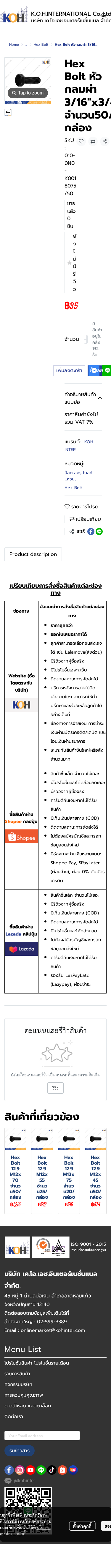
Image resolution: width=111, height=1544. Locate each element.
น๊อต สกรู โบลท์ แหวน (78, 476)
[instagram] (20, 1470)
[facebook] (9, 1470)
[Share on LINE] (99, 531)
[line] (41, 1470)
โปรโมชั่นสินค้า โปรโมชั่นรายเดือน (36, 1363)
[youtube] (30, 1470)
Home (14, 44)
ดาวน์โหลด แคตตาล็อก (27, 1405)
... (26, 44)
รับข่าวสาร (19, 1450)
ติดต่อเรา (13, 1416)
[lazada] (73, 1470)
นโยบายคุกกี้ (14, 1533)
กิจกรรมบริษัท (18, 1384)
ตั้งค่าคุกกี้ (82, 1526)
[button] (104, 15)
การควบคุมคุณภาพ (23, 1395)
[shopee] (62, 1470)
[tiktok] (52, 1470)
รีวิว (55, 1088)
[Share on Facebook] (90, 531)
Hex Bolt (41, 44)
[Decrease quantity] (85, 339)
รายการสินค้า (17, 1373)
